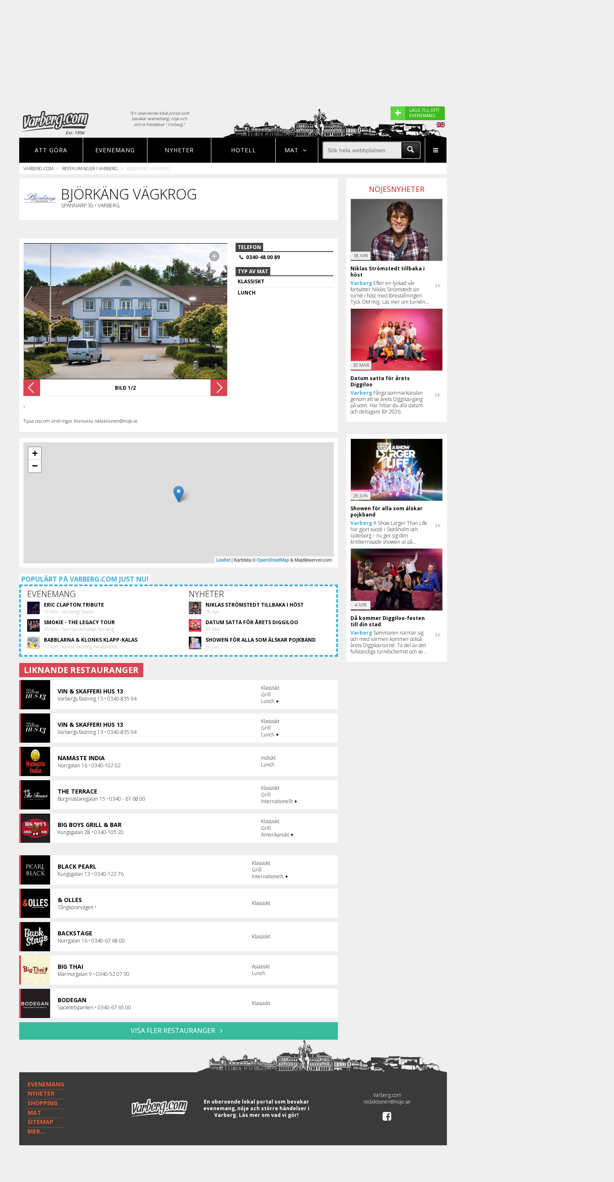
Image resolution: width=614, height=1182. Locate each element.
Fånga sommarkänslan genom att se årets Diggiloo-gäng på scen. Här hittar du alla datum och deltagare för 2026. (386, 402)
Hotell (243, 150)
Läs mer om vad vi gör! (269, 1115)
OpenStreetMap (273, 559)
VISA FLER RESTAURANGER (174, 1030)
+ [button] (35, 453)
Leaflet (223, 559)
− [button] (35, 466)
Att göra (51, 150)
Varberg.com (38, 168)
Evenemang (115, 150)
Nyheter (179, 150)
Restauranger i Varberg (90, 168)
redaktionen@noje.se (387, 1101)
